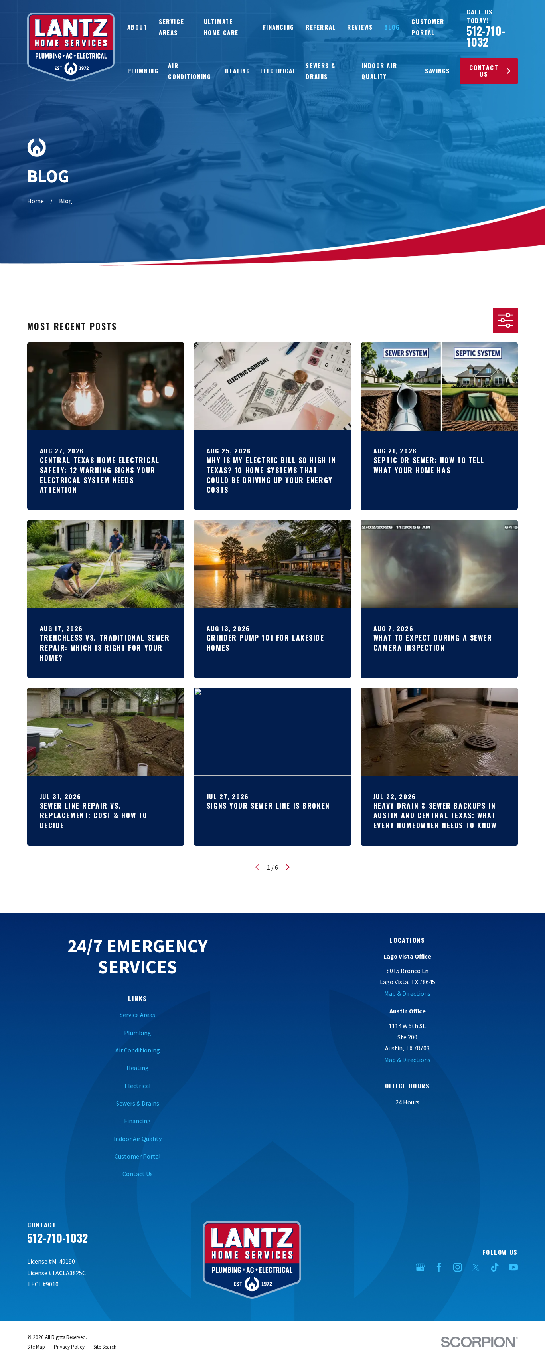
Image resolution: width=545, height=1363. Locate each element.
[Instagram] (457, 1267)
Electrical (137, 1086)
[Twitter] (476, 1267)
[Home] (71, 47)
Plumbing (137, 1033)
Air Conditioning (137, 1050)
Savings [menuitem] (437, 70)
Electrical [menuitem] (278, 70)
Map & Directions (407, 993)
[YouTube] (513, 1267)
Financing (278, 26)
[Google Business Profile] (420, 1267)
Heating (137, 1068)
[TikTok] (494, 1267)
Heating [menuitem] (237, 70)
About (137, 26)
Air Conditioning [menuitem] (189, 71)
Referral (321, 26)
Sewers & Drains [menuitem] (321, 71)
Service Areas (137, 1015)
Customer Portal (138, 1156)
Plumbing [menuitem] (143, 70)
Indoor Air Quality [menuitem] (379, 71)
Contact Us (483, 71)
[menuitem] (36, 1347)
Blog (392, 26)
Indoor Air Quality (138, 1139)
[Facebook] (438, 1267)
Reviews (360, 26)
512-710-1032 (485, 36)
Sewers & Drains (137, 1103)
